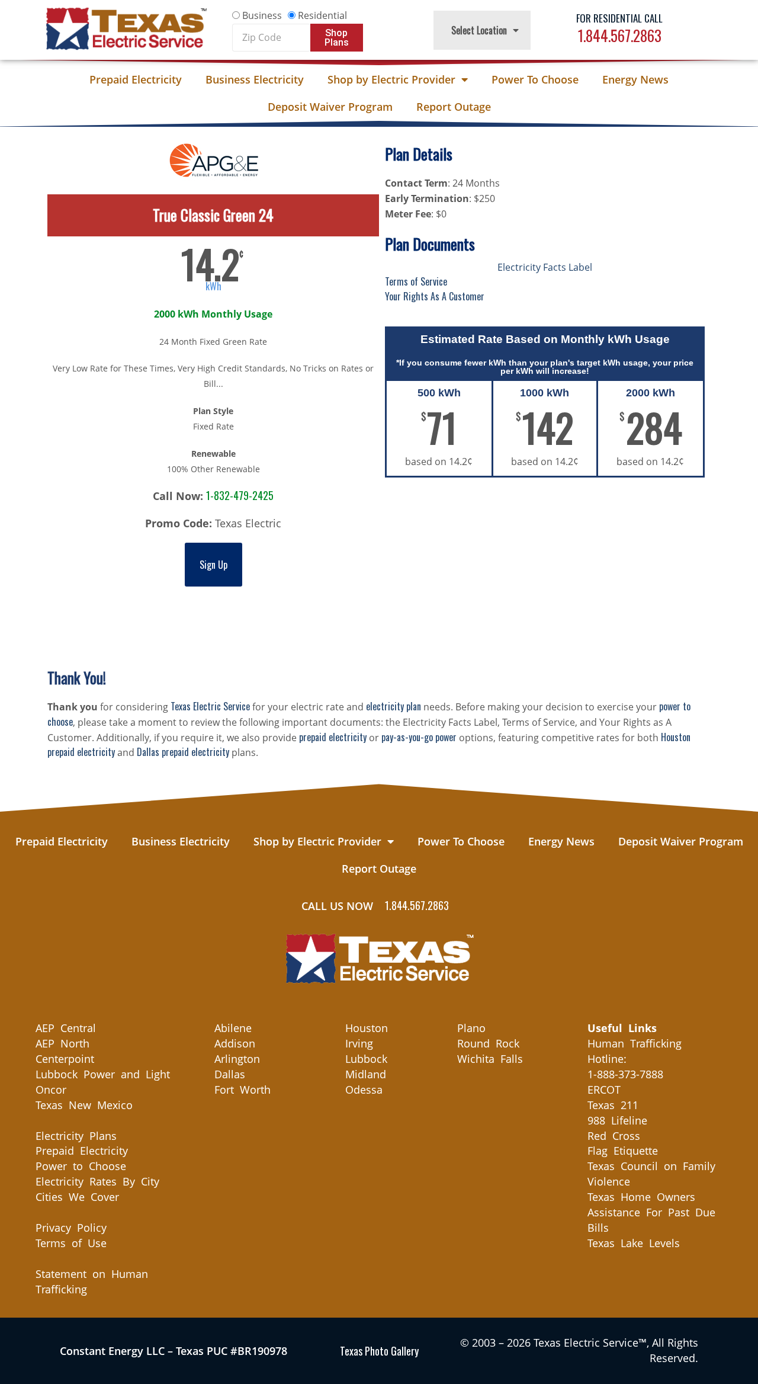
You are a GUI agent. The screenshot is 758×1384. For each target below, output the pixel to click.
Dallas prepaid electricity (183, 752)
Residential (322, 15)
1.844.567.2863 (619, 35)
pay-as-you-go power (419, 737)
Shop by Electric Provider (391, 79)
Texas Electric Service (210, 706)
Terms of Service (416, 281)
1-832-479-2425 (240, 495)
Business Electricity (254, 79)
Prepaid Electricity (135, 79)
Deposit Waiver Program (330, 107)
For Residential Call (619, 18)
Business (262, 15)
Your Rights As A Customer (434, 296)
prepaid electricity (333, 737)
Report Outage (453, 107)
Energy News (635, 79)
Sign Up (213, 565)
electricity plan (393, 706)
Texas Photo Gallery (379, 1351)
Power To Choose (535, 79)
